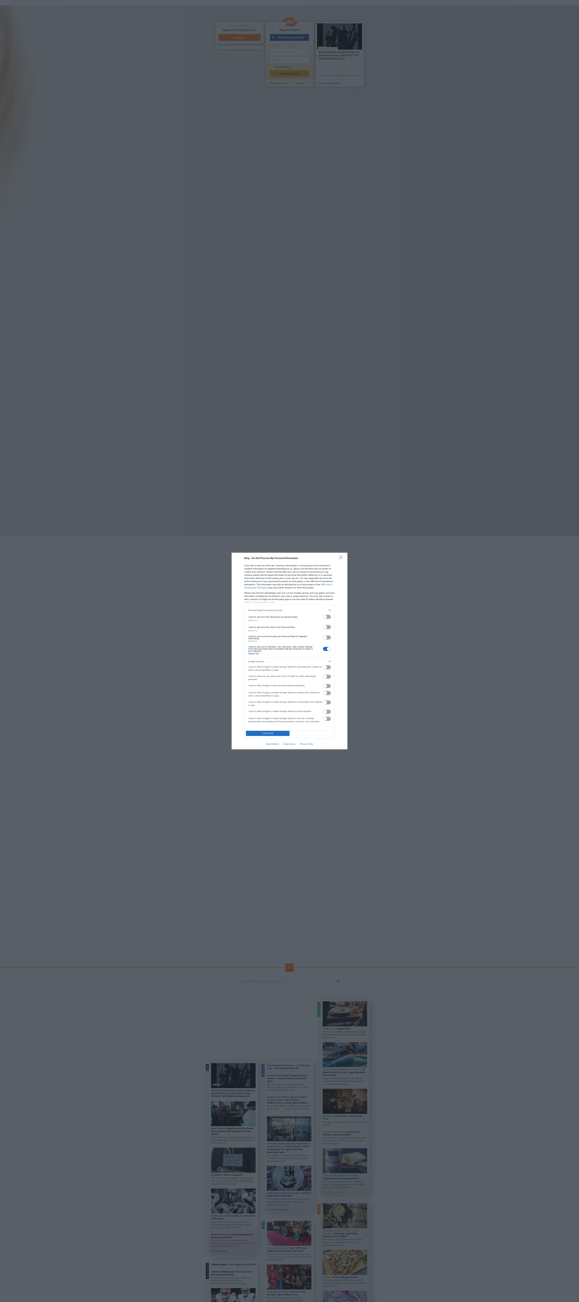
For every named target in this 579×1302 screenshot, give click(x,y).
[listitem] (289, 610)
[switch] (327, 617)
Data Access (289, 744)
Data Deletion (272, 744)
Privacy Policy (306, 744)
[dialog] (289, 651)
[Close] (342, 558)
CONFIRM (267, 733)
